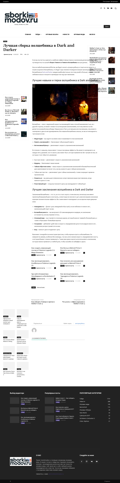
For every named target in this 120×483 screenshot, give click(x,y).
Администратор (8, 54)
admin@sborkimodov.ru (56, 474)
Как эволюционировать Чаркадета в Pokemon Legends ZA (71, 276)
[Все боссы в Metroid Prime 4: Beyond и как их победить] (24, 112)
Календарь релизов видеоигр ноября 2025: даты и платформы (97, 80)
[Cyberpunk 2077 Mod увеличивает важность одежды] (9, 350)
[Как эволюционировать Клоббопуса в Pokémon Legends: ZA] (24, 121)
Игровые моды (7, 353)
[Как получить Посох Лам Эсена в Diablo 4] (9, 366)
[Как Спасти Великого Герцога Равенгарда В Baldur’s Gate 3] (49, 418)
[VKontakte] (108, 8)
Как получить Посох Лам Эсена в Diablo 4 (9, 373)
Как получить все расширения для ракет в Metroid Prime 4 (12, 134)
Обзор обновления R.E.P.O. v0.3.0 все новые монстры (96, 70)
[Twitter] (104, 8)
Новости (6, 316)
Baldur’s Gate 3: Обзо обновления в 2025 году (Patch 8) (98, 49)
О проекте (107, 481)
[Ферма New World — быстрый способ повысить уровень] (23, 350)
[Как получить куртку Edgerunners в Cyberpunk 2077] (49, 409)
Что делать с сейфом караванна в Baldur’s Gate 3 (73, 303)
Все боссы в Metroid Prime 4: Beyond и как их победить (12, 111)
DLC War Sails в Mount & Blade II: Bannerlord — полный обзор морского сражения (98, 90)
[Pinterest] (57, 293)
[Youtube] (111, 8)
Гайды (5, 41)
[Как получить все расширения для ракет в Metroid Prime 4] (24, 134)
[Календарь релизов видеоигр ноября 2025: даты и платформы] (111, 81)
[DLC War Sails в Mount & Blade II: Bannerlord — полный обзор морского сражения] (111, 90)
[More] (66, 293)
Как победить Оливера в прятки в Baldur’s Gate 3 (43, 303)
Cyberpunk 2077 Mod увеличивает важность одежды (8, 357)
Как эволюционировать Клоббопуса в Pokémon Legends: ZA (12, 123)
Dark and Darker (47, 72)
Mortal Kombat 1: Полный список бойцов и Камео (21, 341)
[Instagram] (86, 461)
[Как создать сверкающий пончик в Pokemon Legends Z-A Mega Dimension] (24, 99)
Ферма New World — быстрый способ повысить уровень (22, 357)
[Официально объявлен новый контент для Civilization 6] (9, 313)
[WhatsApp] (61, 293)
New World (19, 353)
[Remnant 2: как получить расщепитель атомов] (23, 366)
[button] (115, 8)
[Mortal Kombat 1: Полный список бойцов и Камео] (23, 334)
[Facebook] (101, 8)
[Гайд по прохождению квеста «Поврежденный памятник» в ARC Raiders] (23, 313)
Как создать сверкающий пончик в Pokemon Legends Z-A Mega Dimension (12, 100)
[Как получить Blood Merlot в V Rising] (9, 334)
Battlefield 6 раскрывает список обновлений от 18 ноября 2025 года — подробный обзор (98, 60)
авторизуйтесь (80, 323)
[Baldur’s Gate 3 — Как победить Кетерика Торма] (49, 400)
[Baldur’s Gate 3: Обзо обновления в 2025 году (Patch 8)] (111, 50)
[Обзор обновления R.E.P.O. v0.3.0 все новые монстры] (111, 71)
